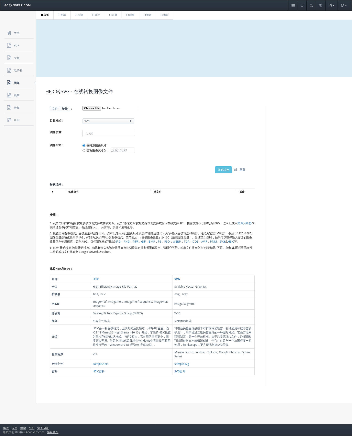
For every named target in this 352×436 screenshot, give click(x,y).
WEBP (177, 241)
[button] (293, 5)
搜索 (23, 428)
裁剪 (131, 15)
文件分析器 (245, 223)
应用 (14, 428)
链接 (65, 108)
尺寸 (97, 15)
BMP (151, 241)
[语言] (331, 5)
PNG (126, 241)
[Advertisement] (194, 48)
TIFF (135, 241)
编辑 (166, 15)
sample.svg (181, 364)
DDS (195, 241)
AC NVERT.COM (17, 5)
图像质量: (56, 132)
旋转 (149, 15)
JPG (118, 241)
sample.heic (100, 364)
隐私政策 (52, 432)
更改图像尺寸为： (98, 150)
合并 (114, 15)
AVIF (204, 241)
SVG (222, 241)
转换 (46, 15)
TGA (186, 241)
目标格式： (57, 120)
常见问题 (43, 428)
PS (159, 241)
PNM (213, 241)
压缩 (80, 15)
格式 (6, 428)
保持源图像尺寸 (97, 145)
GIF (143, 241)
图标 (63, 15)
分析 (31, 428)
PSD (167, 241)
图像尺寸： (57, 145)
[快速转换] (344, 5)
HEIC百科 (99, 371)
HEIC (231, 241)
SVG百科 (179, 371)
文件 (55, 108)
